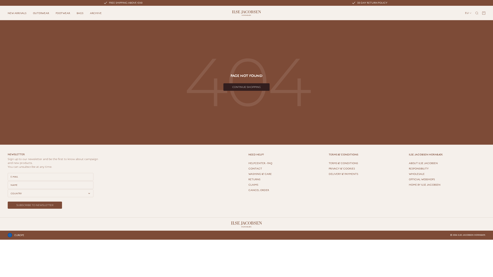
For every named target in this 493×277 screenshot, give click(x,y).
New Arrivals (17, 13)
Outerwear (41, 13)
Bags (80, 13)
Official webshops (422, 179)
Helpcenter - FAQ (260, 163)
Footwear (63, 13)
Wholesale (417, 174)
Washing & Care (260, 174)
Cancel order (258, 190)
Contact (255, 168)
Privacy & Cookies (342, 168)
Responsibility (419, 168)
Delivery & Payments (343, 174)
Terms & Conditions (343, 163)
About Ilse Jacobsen (423, 163)
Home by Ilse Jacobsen (424, 185)
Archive (96, 13)
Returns (254, 179)
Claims (253, 185)
